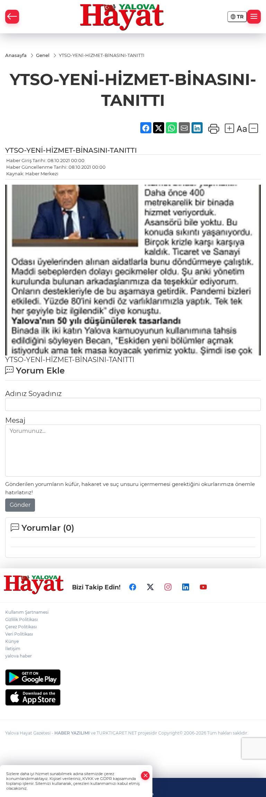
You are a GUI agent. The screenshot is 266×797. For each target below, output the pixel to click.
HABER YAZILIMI (72, 733)
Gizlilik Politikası (21, 619)
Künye (12, 641)
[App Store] (133, 697)
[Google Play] (133, 677)
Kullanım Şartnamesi (26, 612)
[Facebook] (133, 587)
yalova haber (18, 655)
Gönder (20, 505)
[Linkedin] (186, 587)
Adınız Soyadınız (33, 393)
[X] (150, 587)
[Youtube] (203, 587)
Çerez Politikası (21, 626)
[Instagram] (168, 587)
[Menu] (254, 17)
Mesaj (15, 420)
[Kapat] (145, 776)
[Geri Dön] (12, 17)
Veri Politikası (19, 634)
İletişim (12, 648)
